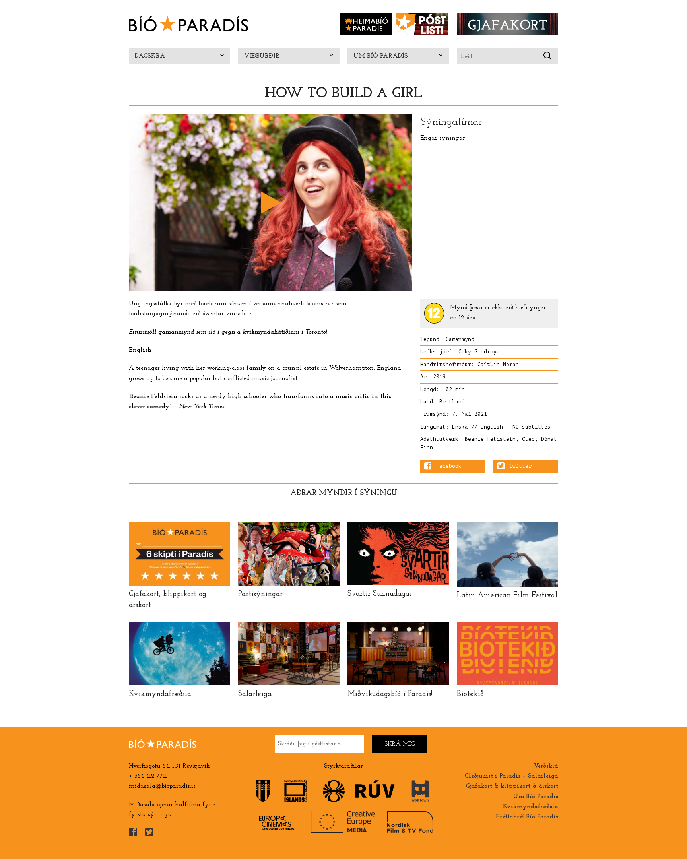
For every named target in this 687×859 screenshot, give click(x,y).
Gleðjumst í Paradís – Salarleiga (511, 776)
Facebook (449, 466)
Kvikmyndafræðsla (530, 806)
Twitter (520, 466)
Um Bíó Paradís (380, 56)
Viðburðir (261, 56)
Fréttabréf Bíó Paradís (527, 817)
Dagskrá (150, 56)
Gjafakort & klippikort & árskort (512, 786)
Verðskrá (546, 766)
